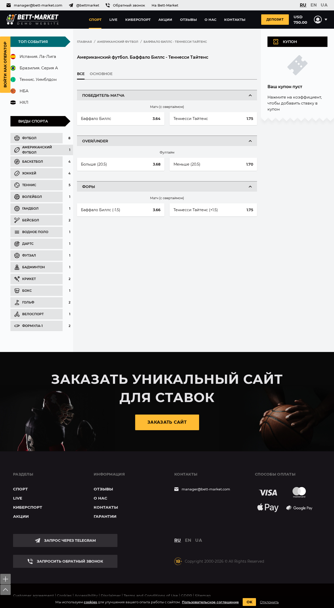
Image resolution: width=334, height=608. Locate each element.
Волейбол (32, 197)
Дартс (28, 244)
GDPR (186, 596)
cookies (90, 602)
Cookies (64, 596)
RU (303, 5)
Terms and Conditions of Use (151, 596)
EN (314, 5)
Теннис (29, 185)
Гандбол (30, 208)
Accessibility (86, 596)
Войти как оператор (5, 65)
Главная (84, 42)
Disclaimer (111, 596)
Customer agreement (33, 596)
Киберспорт (138, 19)
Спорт (95, 19)
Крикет (29, 279)
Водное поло (35, 232)
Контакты (234, 19)
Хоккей (29, 173)
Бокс (27, 291)
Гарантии (105, 516)
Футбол (29, 138)
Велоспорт (33, 314)
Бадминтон (33, 267)
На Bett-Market (165, 5)
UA (324, 5)
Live (113, 19)
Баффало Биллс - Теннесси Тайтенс (175, 42)
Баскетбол (32, 161)
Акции (165, 19)
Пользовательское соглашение (210, 602)
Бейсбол (30, 220)
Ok (249, 602)
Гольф (28, 302)
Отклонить (269, 602)
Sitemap (203, 596)
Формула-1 (32, 326)
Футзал (29, 255)
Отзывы (188, 19)
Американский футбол (37, 149)
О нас (210, 19)
